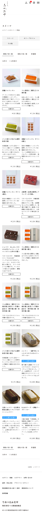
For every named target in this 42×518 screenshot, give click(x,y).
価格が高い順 (22, 54)
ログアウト (18, 478)
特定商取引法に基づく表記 (11, 488)
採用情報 (5, 493)
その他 (10, 43)
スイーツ (10, 38)
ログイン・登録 (7, 478)
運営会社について (27, 488)
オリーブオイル (29, 38)
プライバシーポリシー (21, 483)
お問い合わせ (28, 478)
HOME (30, 467)
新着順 (33, 54)
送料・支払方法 (7, 483)
